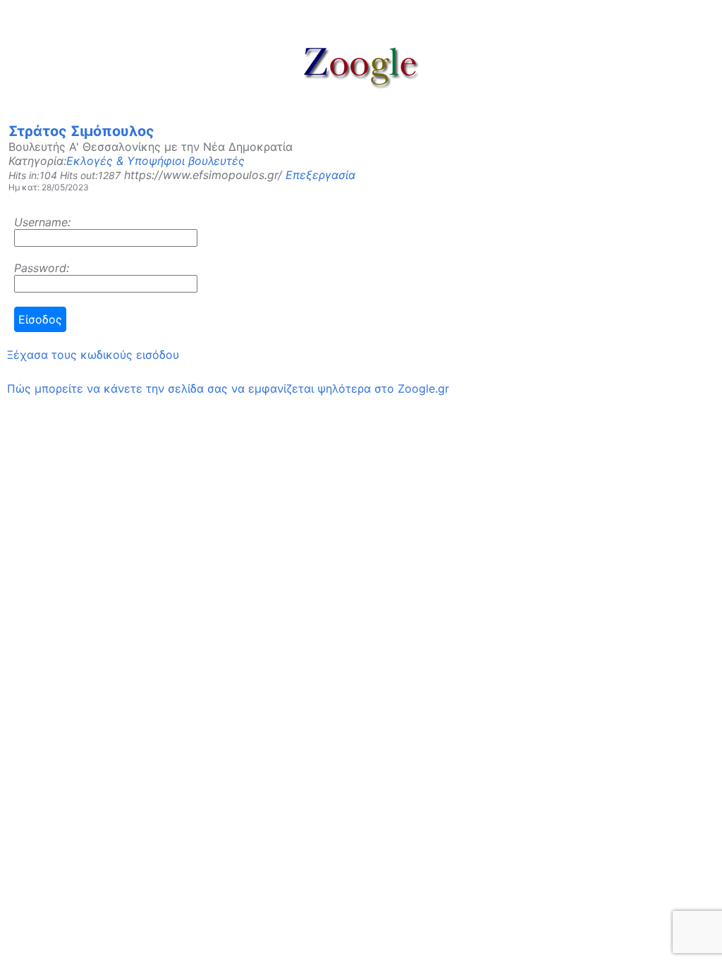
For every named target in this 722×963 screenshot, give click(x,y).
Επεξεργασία (320, 175)
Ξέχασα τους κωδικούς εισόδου (93, 355)
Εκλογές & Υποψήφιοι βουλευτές (155, 161)
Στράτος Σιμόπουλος (81, 131)
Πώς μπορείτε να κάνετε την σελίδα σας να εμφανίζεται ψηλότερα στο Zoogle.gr (228, 388)
